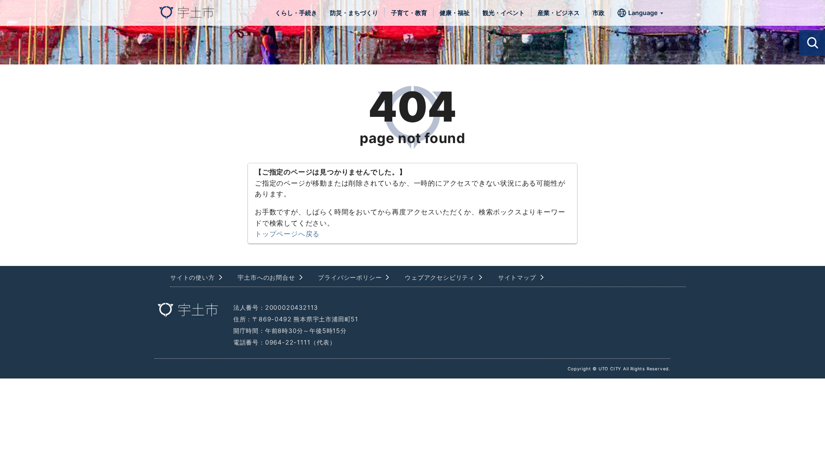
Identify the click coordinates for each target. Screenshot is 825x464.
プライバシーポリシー (350, 277)
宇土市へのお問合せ (266, 277)
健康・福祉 (455, 12)
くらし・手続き (296, 12)
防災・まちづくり (354, 12)
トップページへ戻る (287, 233)
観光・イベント (504, 12)
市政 (599, 12)
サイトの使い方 (192, 277)
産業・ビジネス (559, 12)
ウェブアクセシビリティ (440, 277)
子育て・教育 (409, 12)
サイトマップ (517, 277)
